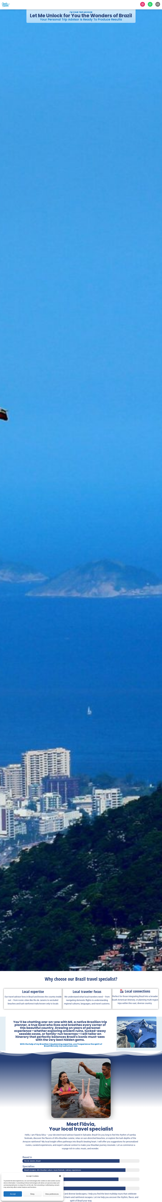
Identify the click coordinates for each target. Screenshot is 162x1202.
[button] (60, 1176)
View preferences (52, 1194)
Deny (32, 1194)
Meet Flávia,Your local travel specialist (81, 1126)
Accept (13, 1194)
